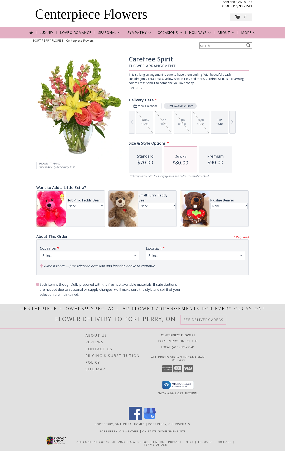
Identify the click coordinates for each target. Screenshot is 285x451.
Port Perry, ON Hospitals (169, 424)
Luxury (46, 32)
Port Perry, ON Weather (119, 431)
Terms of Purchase (215, 442)
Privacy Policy (181, 442)
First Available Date (180, 106)
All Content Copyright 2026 (101, 442)
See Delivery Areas (203, 319)
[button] (241, 17)
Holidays (198, 32)
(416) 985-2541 (241, 6)
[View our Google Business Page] (149, 419)
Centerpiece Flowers (91, 14)
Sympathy (136, 32)
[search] (248, 45)
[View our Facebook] (135, 419)
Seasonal (107, 32)
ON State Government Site (163, 431)
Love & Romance (75, 32)
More (246, 32)
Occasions (168, 32)
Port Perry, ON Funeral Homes (120, 424)
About (224, 32)
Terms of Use (155, 444)
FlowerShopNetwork (145, 442)
